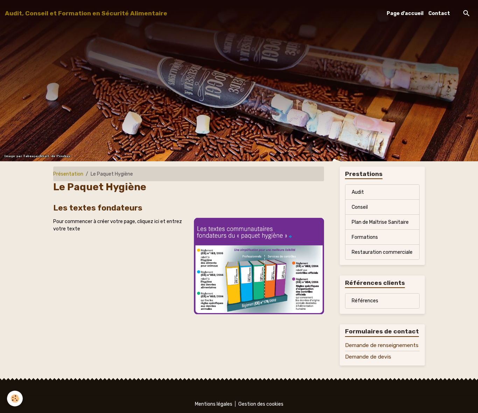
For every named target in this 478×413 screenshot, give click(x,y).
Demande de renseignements (382, 345)
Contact (439, 13)
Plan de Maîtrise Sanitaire (380, 222)
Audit (358, 192)
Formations (365, 237)
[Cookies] (15, 398)
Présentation (68, 174)
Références (365, 301)
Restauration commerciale (382, 252)
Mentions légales (213, 404)
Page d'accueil (405, 13)
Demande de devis (368, 357)
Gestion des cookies (260, 404)
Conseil (360, 207)
